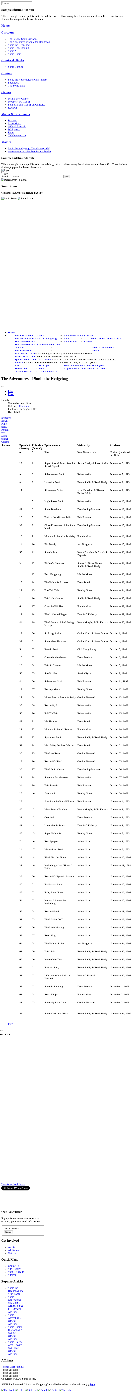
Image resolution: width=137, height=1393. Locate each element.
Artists (11, 1247)
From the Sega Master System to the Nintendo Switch (63, 353)
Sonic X (12, 51)
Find (67, 176)
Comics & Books (12, 60)
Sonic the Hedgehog (19, 45)
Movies (6, 142)
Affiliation (13, 1250)
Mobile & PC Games (19, 101)
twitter (4, 438)
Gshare (5, 441)
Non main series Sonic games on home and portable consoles (84, 359)
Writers (12, 1253)
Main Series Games (18, 98)
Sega (92, 1384)
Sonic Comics (15, 66)
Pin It (4, 423)
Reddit (4, 429)
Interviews (13, 82)
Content (6, 73)
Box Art (12, 120)
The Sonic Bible (16, 85)
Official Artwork (17, 126)
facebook (6, 417)
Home (5, 25)
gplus (4, 426)
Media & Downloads (15, 114)
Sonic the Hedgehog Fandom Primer (27, 79)
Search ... (6, 176)
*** (3, 432)
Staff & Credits (16, 1271)
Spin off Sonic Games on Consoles (26, 104)
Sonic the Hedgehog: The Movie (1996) (29, 148)
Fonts (11, 132)
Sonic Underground (18, 48)
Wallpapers (14, 129)
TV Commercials (17, 135)
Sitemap (12, 1274)
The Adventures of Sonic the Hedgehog (29, 42)
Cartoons (7, 32)
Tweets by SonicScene (13, 1184)
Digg (4, 435)
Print (10, 391)
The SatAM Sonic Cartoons (22, 39)
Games (6, 92)
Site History (14, 1268)
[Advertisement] (62, 1198)
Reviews (12, 107)
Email (11, 394)
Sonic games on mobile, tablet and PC (57, 356)
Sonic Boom (14, 54)
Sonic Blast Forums (13, 1366)
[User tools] (2, 386)
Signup (8, 1232)
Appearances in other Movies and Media (29, 151)
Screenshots (14, 123)
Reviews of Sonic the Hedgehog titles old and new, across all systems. (61, 362)
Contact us (13, 1265)
